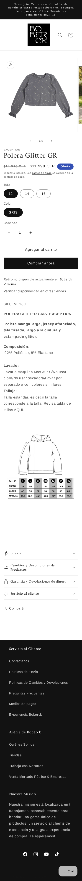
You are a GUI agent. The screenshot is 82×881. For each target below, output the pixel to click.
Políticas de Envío (23, 672)
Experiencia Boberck (25, 714)
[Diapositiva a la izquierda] (31, 141)
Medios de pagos (22, 704)
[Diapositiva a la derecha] (51, 141)
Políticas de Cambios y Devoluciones (38, 682)
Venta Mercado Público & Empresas (37, 776)
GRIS (13, 212)
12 (11, 193)
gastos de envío (42, 172)
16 (43, 193)
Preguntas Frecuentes (26, 693)
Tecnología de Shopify (58, 877)
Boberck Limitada (31, 877)
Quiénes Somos (21, 744)
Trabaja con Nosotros (26, 766)
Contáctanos (19, 661)
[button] (9, 35)
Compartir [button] (17, 608)
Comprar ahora (41, 263)
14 (27, 193)
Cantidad (10, 223)
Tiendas (15, 755)
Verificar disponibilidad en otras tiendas (35, 291)
